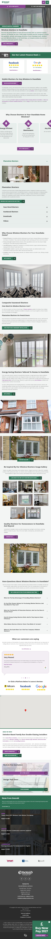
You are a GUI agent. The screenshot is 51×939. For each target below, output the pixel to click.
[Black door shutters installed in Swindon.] (25, 487)
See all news (5, 806)
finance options (28, 309)
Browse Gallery (23, 460)
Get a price (7, 394)
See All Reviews (25, 649)
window (32, 91)
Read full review (8, 666)
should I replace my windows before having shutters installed (26, 100)
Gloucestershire (42, 739)
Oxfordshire (6, 741)
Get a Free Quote (8, 44)
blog (28, 101)
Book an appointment (10, 83)
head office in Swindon (11, 738)
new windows (38, 380)
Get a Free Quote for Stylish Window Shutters (24, 592)
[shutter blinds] (10, 487)
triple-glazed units (6, 380)
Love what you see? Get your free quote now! (24, 478)
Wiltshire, (12, 739)
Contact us (9, 537)
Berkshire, (35, 739)
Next (49, 448)
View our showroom (10, 755)
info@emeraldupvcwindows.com (26, 898)
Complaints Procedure (25, 917)
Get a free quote (23, 149)
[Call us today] (43, 2)
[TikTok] (29, 878)
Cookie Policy (25, 915)
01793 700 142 (21, 896)
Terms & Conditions (25, 913)
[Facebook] (21, 878)
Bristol (23, 739)
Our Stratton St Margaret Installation (15, 328)
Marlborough (29, 739)
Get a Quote (7, 258)
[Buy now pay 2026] (41, 929)
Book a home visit (10, 752)
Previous (2, 448)
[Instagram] (25, 878)
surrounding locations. (19, 741)
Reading (17, 739)
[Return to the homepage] (5, 2)
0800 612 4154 (29, 896)
